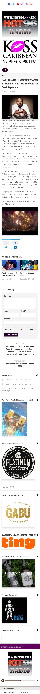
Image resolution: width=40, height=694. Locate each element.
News (4, 76)
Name (6, 311)
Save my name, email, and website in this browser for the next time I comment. (19, 328)
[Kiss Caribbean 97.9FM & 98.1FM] (20, 52)
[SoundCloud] (31, 4)
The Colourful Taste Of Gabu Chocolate (17, 380)
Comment (8, 296)
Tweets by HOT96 (8, 487)
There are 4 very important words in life (17, 384)
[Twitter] (13, 4)
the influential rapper (16, 182)
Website (7, 319)
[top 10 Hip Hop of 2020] (18, 4)
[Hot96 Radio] (20, 24)
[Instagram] (22, 4)
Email (23, 311)
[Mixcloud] (27, 4)
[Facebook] (9, 4)
